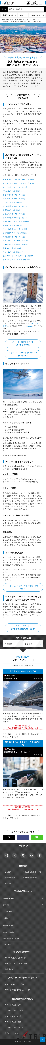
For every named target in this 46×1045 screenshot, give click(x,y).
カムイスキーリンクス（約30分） (16, 187)
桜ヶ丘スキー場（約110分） (14, 252)
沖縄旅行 (6, 905)
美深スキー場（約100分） (13, 248)
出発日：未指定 (8, 15)
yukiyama (28, 326)
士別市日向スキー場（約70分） (15, 233)
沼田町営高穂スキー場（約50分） (16, 206)
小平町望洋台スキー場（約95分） (16, 244)
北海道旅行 (7, 911)
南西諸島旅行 (8, 925)
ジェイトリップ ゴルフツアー (16, 963)
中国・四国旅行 (9, 932)
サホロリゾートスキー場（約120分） (17, 260)
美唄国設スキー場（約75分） (14, 237)
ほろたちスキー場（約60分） (14, 214)
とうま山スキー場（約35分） (14, 195)
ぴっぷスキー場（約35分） (13, 191)
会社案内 (8, 872)
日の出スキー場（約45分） (13, 202)
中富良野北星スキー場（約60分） (16, 218)
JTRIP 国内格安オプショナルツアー (18, 990)
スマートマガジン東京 (13, 1016)
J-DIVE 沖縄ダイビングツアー (16, 958)
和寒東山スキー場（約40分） (14, 199)
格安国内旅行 (8, 899)
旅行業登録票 (10, 877)
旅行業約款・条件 (31, 877)
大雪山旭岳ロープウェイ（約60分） (17, 221)
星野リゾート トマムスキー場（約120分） (19, 256)
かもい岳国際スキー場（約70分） (16, 229)
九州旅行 (6, 918)
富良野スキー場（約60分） (13, 210)
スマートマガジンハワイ (14, 1027)
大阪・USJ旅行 (8, 944)
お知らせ (8, 883)
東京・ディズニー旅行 (11, 938)
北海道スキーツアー (12, 969)
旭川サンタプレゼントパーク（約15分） (19, 179)
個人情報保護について (33, 872)
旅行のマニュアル (11, 1033)
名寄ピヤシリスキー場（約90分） (16, 240)
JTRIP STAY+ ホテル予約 (14, 984)
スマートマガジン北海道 (14, 1010)
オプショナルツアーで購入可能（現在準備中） (23, 587)
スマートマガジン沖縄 (13, 1005)
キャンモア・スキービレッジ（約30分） (19, 183)
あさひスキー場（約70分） (13, 225)
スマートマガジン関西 (13, 1022)
